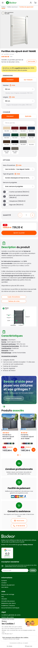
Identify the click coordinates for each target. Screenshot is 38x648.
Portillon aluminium (12, 7)
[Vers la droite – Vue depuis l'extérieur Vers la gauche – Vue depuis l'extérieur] (19, 169)
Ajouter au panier (19, 233)
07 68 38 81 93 (20, 526)
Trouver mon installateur (14, 398)
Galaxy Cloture (28, 545)
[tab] (18, 455)
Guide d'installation (14, 297)
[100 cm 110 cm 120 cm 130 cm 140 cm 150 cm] (19, 101)
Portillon (3, 7)
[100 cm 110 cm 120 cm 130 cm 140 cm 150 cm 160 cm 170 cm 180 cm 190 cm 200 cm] (19, 89)
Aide (13, 85)
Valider (33, 570)
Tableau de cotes (14, 301)
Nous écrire (20, 521)
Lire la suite (31, 61)
